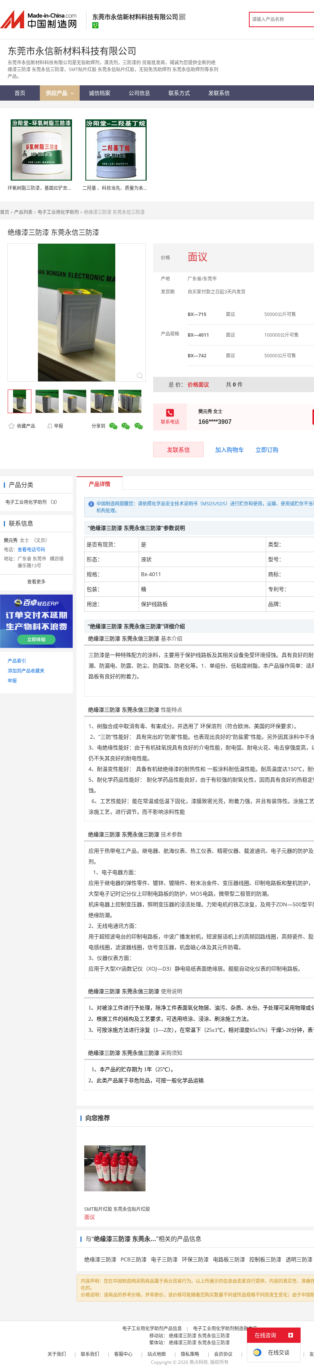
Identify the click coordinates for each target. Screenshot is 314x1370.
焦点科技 (199, 1362)
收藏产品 (25, 426)
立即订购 (266, 449)
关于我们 (56, 1354)
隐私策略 (190, 1354)
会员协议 (223, 1354)
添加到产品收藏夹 (26, 671)
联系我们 (90, 1354)
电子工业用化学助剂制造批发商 (225, 1328)
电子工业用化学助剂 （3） (32, 502)
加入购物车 (229, 449)
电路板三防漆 (229, 1259)
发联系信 (178, 449)
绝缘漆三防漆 (100, 1259)
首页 (4, 212)
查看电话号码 (31, 549)
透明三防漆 (299, 1259)
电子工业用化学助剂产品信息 (152, 1328)
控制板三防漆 (265, 1259)
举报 (58, 426)
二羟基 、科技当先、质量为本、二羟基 (122, 188)
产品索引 (17, 661)
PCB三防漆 (134, 1259)
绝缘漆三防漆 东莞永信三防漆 (199, 1336)
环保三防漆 (195, 1259)
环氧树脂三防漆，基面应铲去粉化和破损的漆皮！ (58, 188)
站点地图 (156, 1354)
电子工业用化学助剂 (58, 212)
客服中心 (123, 1354)
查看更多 (36, 581)
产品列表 (23, 212)
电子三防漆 (164, 1259)
